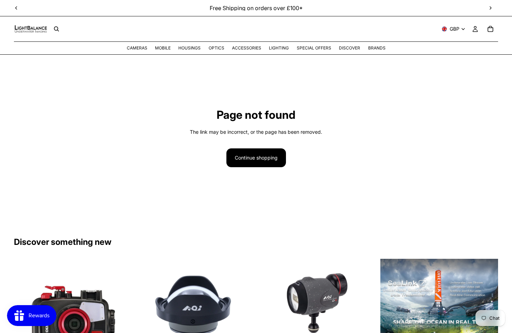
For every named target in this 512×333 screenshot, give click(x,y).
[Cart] (490, 29)
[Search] (56, 29)
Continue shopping (256, 158)
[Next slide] (490, 8)
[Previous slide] (16, 8)
